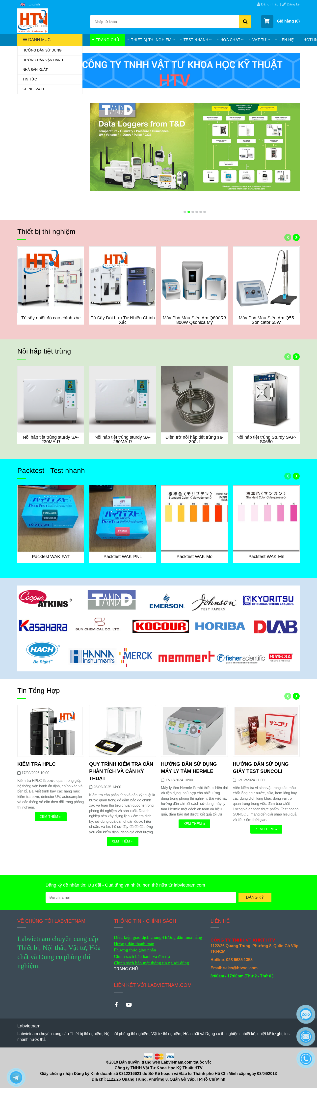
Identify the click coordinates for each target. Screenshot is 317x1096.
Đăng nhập (269, 4)
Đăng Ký (255, 897)
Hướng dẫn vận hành (43, 60)
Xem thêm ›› (51, 816)
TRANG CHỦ (107, 40)
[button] (30, 4)
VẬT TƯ (259, 40)
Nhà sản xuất (35, 70)
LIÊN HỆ (286, 40)
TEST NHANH (196, 40)
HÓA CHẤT (230, 40)
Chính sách (33, 89)
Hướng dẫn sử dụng (42, 50)
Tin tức (30, 79)
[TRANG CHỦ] (32, 20)
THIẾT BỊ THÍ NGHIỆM (151, 40)
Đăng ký (293, 4)
